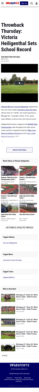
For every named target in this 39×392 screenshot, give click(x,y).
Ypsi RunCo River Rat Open (10, 57)
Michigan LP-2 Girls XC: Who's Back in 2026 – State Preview (27, 333)
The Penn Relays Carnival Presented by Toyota (7, 182)
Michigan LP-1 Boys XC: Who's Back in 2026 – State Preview (27, 308)
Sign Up (24, 3)
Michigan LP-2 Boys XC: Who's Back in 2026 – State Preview (27, 296)
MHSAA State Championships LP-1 (28, 182)
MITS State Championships (26, 200)
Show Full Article (19, 150)
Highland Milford (9, 277)
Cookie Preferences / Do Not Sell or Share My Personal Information (18, 380)
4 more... (5, 356)
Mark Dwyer (4, 59)
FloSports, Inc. (24, 369)
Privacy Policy (18, 378)
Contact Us (9, 378)
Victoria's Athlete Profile (19, 227)
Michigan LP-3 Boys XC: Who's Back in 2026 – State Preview (27, 345)
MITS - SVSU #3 (23, 219)
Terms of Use (27, 378)
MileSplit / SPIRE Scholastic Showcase (8, 219)
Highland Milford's (7, 107)
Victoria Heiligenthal (21, 107)
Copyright (17, 369)
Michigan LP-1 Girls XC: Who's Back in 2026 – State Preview (27, 320)
